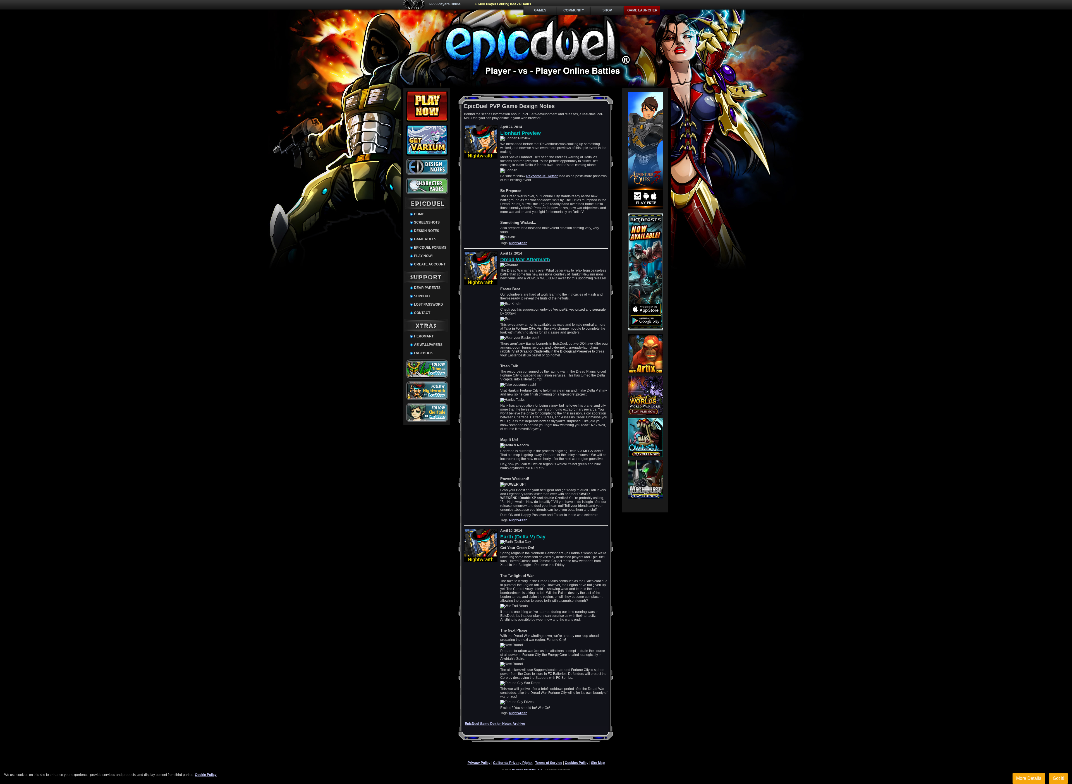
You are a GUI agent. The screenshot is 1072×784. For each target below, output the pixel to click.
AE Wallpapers (428, 345)
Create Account (430, 264)
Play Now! (423, 256)
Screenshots (427, 222)
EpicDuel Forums (430, 248)
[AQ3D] (645, 208)
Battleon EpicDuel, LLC (527, 769)
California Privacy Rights (513, 763)
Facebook (423, 353)
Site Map (598, 763)
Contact (422, 313)
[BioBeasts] (645, 329)
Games (540, 10)
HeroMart (424, 336)
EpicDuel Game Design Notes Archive (495, 724)
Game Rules (425, 239)
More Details (1028, 778)
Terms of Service (548, 763)
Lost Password (428, 304)
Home (419, 214)
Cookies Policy (576, 763)
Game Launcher (642, 10)
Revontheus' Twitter (542, 176)
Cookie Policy (206, 775)
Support (422, 296)
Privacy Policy (479, 763)
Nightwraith (518, 243)
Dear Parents (427, 288)
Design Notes (426, 231)
